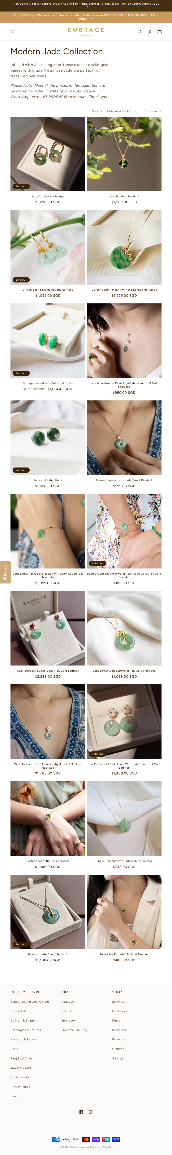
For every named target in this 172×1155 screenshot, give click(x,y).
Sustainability (20, 1077)
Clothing (118, 1049)
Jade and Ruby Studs (48, 480)
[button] (12, 32)
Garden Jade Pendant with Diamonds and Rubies (124, 289)
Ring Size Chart (21, 1058)
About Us (68, 1002)
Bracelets (119, 1030)
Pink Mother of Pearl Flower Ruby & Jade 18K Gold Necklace (47, 766)
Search (15, 1096)
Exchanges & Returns (25, 1030)
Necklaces (119, 1011)
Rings (116, 1020)
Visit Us (67, 1011)
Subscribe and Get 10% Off (29, 1002)
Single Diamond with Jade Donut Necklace (124, 860)
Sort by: (97, 111)
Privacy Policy (20, 1087)
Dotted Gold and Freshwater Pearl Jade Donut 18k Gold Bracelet (124, 575)
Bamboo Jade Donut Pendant (48, 954)
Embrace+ (68, 1020)
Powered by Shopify (100, 1147)
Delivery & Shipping (24, 1020)
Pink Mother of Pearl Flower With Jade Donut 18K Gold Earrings (124, 766)
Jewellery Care (21, 1068)
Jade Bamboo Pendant (124, 196)
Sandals (117, 1058)
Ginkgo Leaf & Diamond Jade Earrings (48, 289)
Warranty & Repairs (24, 1039)
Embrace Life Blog (74, 1030)
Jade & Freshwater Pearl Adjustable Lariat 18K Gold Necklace (124, 385)
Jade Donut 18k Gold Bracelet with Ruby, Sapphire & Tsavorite (48, 575)
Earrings (118, 1002)
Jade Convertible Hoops (47, 196)
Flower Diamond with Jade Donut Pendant (124, 480)
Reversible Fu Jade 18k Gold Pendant (124, 954)
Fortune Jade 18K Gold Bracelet (48, 860)
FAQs (14, 1049)
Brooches (119, 1039)
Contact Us (18, 1011)
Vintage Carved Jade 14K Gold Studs (48, 383)
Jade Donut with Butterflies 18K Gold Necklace (124, 670)
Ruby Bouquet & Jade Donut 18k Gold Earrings (48, 670)
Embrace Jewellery (79, 1147)
